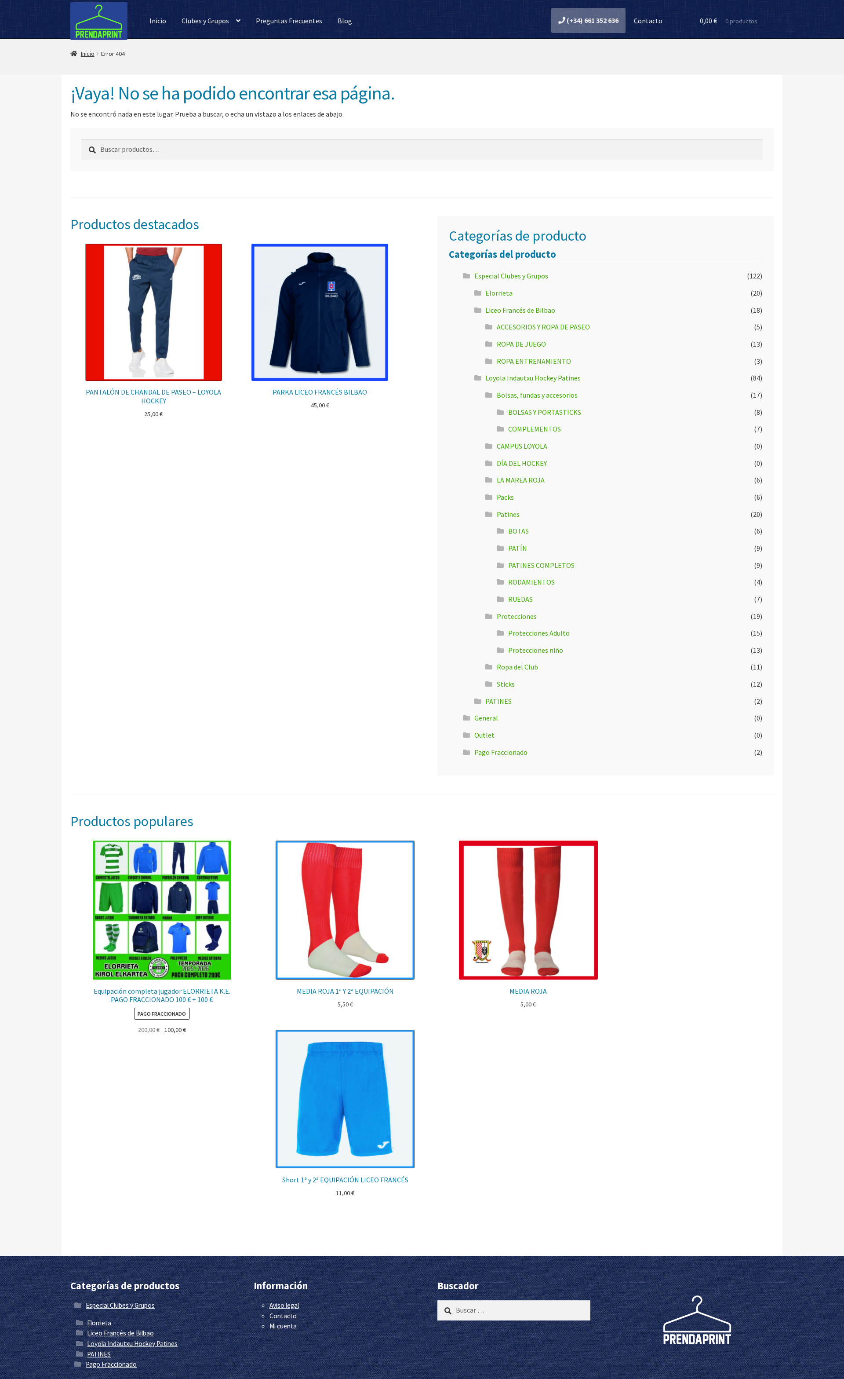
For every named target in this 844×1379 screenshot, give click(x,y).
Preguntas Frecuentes (289, 20)
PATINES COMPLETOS (541, 565)
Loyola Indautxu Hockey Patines (533, 377)
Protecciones (517, 616)
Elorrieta (499, 293)
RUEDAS (520, 599)
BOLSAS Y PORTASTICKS (544, 412)
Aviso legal (284, 1305)
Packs (505, 497)
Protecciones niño (535, 650)
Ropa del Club (517, 666)
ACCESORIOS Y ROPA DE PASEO (543, 326)
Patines (508, 514)
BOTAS (518, 531)
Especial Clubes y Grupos (511, 275)
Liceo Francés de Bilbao (520, 310)
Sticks (506, 684)
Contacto (647, 20)
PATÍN (517, 548)
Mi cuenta (283, 1326)
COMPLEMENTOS (534, 428)
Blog (345, 20)
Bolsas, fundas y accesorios (537, 395)
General (486, 717)
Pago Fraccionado (501, 752)
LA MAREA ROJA (521, 480)
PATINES (498, 701)
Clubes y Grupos (205, 20)
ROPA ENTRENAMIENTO (534, 361)
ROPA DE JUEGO (521, 344)
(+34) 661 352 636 (591, 20)
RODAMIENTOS (531, 582)
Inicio (157, 20)
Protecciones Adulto (539, 633)
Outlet (484, 735)
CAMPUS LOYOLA (522, 446)
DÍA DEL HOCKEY (522, 463)
